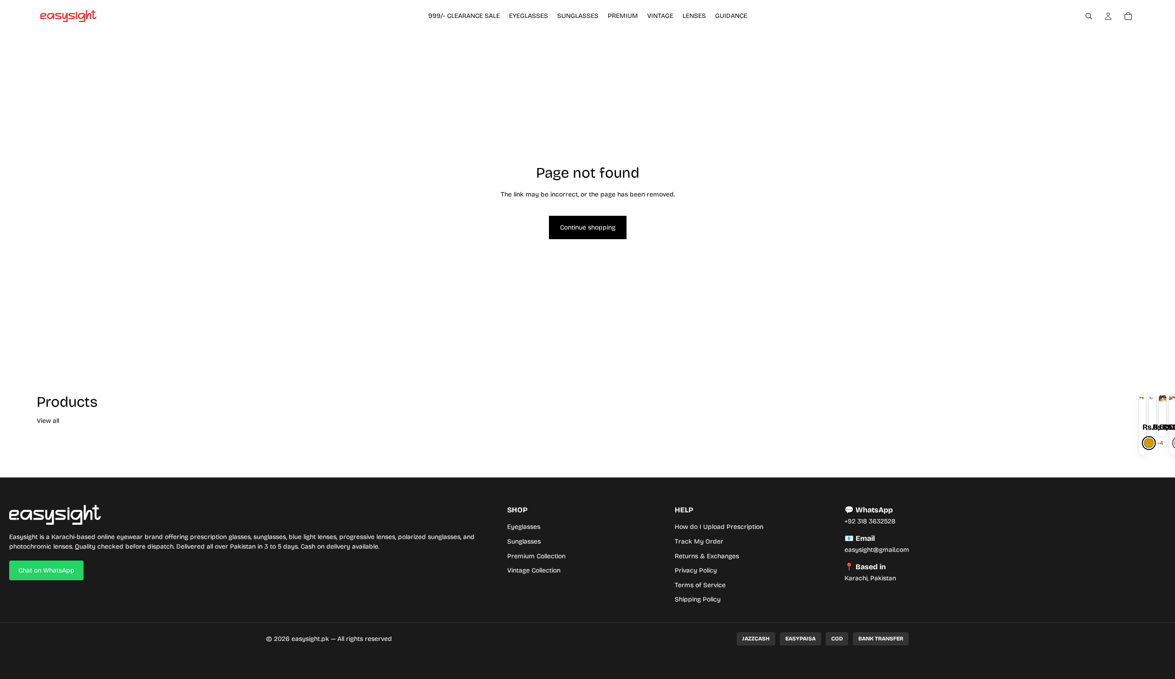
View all (48, 421)
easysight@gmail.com (877, 550)
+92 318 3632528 (870, 521)
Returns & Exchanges (707, 556)
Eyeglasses (523, 527)
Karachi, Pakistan (870, 578)
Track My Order (699, 541)
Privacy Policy (696, 570)
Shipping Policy (698, 599)
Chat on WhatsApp (46, 570)
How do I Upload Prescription (719, 527)
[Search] (1089, 16)
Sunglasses (524, 541)
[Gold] (1149, 443)
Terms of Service (700, 585)
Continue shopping (587, 227)
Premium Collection (536, 556)
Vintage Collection (533, 570)
